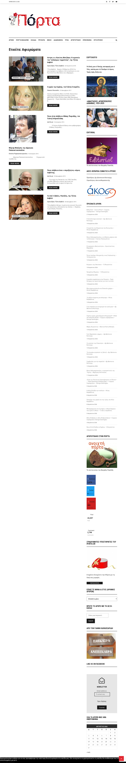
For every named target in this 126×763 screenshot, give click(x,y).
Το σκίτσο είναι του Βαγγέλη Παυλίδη (100, 165)
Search (90, 621)
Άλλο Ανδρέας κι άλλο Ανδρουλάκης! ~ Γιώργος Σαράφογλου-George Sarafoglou (102, 418)
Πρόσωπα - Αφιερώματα (20, 107)
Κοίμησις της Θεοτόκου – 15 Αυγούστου (99, 264)
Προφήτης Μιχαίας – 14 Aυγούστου (98, 272)
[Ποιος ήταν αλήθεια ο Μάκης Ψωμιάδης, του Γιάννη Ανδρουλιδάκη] (26, 128)
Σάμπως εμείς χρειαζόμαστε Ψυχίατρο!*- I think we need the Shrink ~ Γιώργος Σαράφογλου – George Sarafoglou (102, 317)
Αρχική (11, 40)
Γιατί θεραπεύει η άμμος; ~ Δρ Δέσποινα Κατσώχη (99, 335)
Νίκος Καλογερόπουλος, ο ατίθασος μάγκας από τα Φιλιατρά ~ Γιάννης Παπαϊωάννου (102, 238)
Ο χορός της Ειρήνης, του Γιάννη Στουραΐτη (63, 87)
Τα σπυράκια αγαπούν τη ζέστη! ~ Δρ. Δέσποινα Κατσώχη (102, 353)
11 (93, 738)
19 (97, 742)
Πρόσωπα (41, 40)
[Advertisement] (90, 19)
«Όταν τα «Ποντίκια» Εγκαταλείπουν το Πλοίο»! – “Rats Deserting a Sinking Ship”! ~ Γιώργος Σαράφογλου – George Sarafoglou (101, 381)
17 (89, 742)
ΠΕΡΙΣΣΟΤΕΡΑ (94, 583)
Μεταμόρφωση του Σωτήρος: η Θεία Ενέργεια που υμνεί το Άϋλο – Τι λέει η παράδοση (101, 409)
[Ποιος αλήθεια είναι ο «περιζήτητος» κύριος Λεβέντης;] (26, 180)
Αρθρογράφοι (76, 40)
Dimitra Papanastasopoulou (18, 153)
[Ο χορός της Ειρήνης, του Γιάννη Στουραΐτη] (26, 98)
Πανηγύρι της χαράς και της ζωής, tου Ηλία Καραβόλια (100, 400)
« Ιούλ (88, 752)
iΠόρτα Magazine (22, 40)
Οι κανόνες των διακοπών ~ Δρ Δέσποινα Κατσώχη (100, 344)
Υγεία (67, 40)
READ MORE (53, 77)
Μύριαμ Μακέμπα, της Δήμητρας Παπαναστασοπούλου (21, 149)
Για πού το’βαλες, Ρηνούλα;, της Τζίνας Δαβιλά (61, 197)
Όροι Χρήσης (98, 40)
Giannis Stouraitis (53, 90)
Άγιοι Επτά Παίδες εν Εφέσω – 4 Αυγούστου (101, 427)
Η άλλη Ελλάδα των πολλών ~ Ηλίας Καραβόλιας (98, 391)
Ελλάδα (33, 40)
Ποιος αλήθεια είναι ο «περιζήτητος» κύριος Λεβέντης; (63, 171)
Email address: (102, 691)
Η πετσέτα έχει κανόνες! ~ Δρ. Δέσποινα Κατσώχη (99, 219)
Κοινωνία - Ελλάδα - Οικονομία (23, 77)
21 (106, 742)
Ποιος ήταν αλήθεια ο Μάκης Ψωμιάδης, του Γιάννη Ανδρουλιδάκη (63, 117)
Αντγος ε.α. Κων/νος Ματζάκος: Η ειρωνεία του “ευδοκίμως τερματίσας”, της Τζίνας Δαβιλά (63, 60)
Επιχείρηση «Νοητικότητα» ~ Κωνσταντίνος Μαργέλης (101, 247)
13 (102, 738)
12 (97, 738)
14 (106, 738)
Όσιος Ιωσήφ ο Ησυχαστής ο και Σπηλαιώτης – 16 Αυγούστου (102, 256)
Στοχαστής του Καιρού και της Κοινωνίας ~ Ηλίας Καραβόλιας (100, 229)
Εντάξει (3, 762)
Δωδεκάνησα (58, 40)
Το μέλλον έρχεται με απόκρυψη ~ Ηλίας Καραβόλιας (99, 298)
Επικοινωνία (87, 40)
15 (110, 738)
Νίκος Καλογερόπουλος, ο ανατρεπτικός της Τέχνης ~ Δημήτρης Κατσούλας (101, 371)
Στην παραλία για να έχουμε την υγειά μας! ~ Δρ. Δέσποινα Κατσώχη (102, 307)
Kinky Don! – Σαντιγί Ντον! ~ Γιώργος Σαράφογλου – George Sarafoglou (98, 210)
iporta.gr (50, 122)
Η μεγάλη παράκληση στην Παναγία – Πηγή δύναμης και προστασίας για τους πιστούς (100, 280)
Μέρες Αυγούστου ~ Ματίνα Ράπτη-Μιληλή (100, 327)
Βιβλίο (49, 40)
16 (115, 738)
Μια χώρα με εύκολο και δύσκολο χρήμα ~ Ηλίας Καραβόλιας (100, 289)
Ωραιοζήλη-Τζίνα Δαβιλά (55, 66)
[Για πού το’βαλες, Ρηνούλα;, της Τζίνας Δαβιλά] (26, 207)
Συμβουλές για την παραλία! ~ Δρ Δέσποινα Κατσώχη (100, 362)
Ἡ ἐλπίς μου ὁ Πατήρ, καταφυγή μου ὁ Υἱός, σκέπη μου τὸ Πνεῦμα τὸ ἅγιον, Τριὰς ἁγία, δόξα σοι (101, 69)
